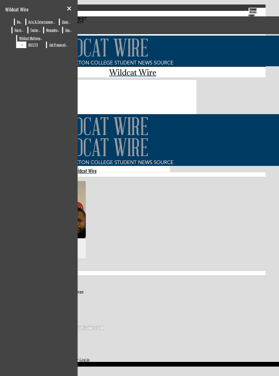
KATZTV (33, 44)
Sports (69, 30)
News (20, 21)
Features (35, 30)
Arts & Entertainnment (42, 21)
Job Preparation (59, 44)
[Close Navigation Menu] (69, 8)
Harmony (20, 30)
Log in (84, 359)
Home (253, 10)
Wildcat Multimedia (31, 38)
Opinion (66, 21)
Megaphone (53, 30)
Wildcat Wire (16, 9)
